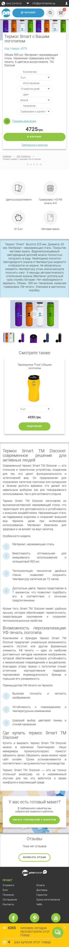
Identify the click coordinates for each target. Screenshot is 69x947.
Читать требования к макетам (34, 820)
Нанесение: (29, 105)
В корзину (34, 137)
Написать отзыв (34, 857)
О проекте (8, 885)
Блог (5, 890)
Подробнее (34, 426)
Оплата (40, 885)
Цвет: (26, 94)
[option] (34, 396)
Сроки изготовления (48, 899)
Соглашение (10, 899)
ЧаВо (39, 904)
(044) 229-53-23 (14, 3)
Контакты (8, 904)
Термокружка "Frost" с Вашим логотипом (34, 366)
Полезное (8, 894)
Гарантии (41, 894)
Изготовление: (31, 83)
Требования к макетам (34, 145)
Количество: (30, 71)
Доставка (41, 890)
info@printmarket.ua (43, 3)
